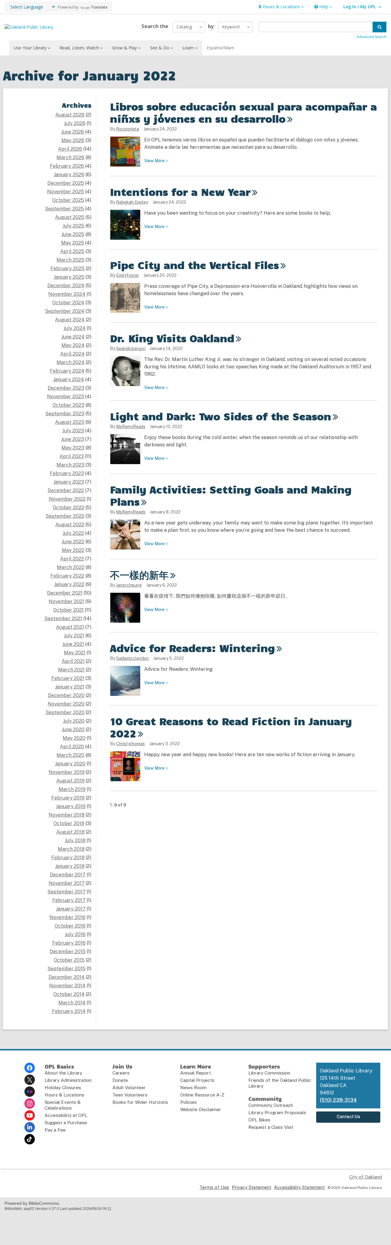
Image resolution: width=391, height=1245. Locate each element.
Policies (188, 1102)
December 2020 (66, 695)
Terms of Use (214, 1187)
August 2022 (69, 525)
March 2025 (70, 260)
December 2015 (68, 951)
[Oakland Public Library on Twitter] (29, 1080)
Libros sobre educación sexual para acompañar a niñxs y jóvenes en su (243, 112)
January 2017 (71, 909)
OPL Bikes (259, 1119)
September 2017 (66, 892)
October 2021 (68, 610)
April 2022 (72, 559)
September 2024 (64, 311)
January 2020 (70, 764)
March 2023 (70, 465)
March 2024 (71, 362)
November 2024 (67, 294)
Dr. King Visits (172, 337)
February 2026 (67, 166)
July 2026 (75, 123)
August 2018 (70, 832)
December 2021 (64, 593)
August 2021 (70, 627)
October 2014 (69, 994)
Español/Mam (220, 48)
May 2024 (73, 345)
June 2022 (73, 542)
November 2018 (67, 815)
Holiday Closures (63, 1087)
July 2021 (74, 636)
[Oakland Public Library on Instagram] (29, 1103)
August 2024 (70, 320)
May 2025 (72, 243)
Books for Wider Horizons (140, 1102)
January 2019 (71, 806)
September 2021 (63, 618)
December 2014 (67, 977)
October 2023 (68, 405)
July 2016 (75, 934)
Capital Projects (197, 1080)
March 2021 (71, 670)
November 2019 (67, 772)
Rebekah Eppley (132, 202)
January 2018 (70, 866)
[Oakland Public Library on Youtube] (29, 1115)
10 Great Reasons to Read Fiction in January (231, 726)
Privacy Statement (251, 1187)
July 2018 (75, 840)
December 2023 (66, 388)
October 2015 (69, 960)
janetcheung (129, 585)
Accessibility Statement (299, 1187)
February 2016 (69, 943)
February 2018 (68, 857)
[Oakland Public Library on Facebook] (29, 1068)
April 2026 (70, 149)
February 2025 (67, 268)
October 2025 (68, 200)
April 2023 (72, 456)
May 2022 (73, 550)
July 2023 (73, 431)
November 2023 (65, 396)
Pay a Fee (55, 1129)
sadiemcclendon (132, 658)
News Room (193, 1087)
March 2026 (70, 157)
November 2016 (67, 917)
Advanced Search (371, 36)
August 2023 (69, 422)
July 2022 (73, 533)
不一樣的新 (139, 574)
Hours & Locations (64, 1094)
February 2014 (69, 1011)
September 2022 (65, 516)
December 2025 (65, 183)
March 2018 (71, 849)
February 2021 (67, 678)
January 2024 (68, 379)
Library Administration (68, 1080)
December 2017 (68, 875)
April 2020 (72, 747)
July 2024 (75, 328)
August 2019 (70, 781)
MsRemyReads (130, 426)
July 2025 (73, 226)
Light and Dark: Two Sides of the (220, 416)
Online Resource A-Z (202, 1094)
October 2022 (68, 507)
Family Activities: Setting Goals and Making (231, 495)
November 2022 (67, 499)
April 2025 (72, 251)
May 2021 (75, 653)
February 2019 (68, 798)
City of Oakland (365, 1176)
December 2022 (66, 490)
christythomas (130, 743)
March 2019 (72, 789)
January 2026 (69, 174)
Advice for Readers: (192, 647)
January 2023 (68, 482)
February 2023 (67, 473)
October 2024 (68, 303)
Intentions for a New (180, 191)
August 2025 (69, 217)
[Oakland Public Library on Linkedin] (29, 1127)
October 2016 (70, 926)
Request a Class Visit (270, 1127)
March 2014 (72, 1003)
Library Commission (269, 1072)
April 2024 (72, 354)
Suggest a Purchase (66, 1122)
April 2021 (73, 661)
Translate (99, 7)
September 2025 (64, 209)
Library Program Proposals (277, 1112)
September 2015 (66, 968)
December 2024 (65, 285)
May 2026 (72, 140)
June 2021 (73, 644)
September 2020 (65, 712)
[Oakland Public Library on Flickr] (29, 1091)
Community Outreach (270, 1105)
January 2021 (69, 687)
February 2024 (67, 371)
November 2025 (65, 192)
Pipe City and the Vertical (194, 264)
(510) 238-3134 (338, 1100)
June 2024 (73, 337)
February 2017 (69, 900)
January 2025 (69, 277)
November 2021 (66, 601)
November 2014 (67, 986)
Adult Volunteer (129, 1087)
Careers (121, 1072)
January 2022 (69, 584)
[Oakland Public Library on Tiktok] (29, 1139)
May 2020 (74, 738)
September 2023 (64, 414)
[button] (280, 7)
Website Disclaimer (200, 1109)
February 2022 (67, 576)
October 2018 (68, 823)
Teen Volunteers (130, 1094)
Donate (120, 1080)
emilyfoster (127, 275)
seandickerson (130, 348)
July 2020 (74, 721)
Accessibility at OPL (66, 1115)
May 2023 (72, 448)
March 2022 (70, 567)
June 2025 (72, 234)
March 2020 (70, 755)
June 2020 (73, 729)
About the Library (63, 1072)
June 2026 (72, 132)
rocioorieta (127, 129)
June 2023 (72, 439)
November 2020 (66, 704)
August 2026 (70, 115)
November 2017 (67, 883)
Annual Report (195, 1072)
